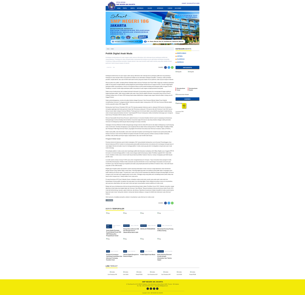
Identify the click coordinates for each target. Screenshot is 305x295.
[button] (197, 28)
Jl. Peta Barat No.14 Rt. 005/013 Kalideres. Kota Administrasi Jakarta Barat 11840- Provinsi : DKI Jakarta (152, 284)
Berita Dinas (108, 226)
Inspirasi (180, 62)
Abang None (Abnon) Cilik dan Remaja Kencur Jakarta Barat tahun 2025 (131, 230)
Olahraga (181, 59)
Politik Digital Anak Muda (147, 254)
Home (118, 8)
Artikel (112, 48)
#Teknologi (109, 200)
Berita (133, 8)
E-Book (170, 8)
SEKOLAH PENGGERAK (147, 229)
